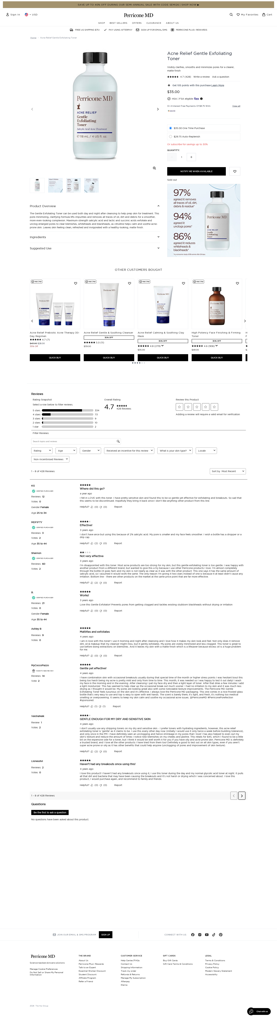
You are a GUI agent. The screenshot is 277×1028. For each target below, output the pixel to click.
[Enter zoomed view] (154, 168)
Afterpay (125, 981)
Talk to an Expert (87, 967)
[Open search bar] (231, 14)
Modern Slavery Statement (218, 971)
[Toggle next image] (158, 109)
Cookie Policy (212, 967)
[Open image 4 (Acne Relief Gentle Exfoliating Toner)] (91, 185)
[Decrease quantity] (172, 157)
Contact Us (126, 964)
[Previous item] (32, 321)
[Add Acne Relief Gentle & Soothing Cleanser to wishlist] (129, 283)
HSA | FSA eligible (182, 98)
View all (236, 106)
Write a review (201, 76)
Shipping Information (131, 967)
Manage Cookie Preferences (44, 969)
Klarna (124, 985)
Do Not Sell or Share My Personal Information (46, 973)
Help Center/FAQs (130, 960)
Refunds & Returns (130, 974)
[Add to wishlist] (234, 171)
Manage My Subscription (133, 978)
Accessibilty (211, 974)
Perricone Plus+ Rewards (91, 964)
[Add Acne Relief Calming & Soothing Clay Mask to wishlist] (183, 283)
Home (33, 38)
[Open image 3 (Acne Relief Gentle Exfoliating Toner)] (73, 185)
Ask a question (220, 76)
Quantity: (173, 150)
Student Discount (88, 974)
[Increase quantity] (191, 157)
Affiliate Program (87, 978)
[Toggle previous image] (32, 109)
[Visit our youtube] (206, 934)
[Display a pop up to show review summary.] (162, 346)
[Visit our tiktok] (213, 934)
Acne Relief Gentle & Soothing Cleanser (108, 332)
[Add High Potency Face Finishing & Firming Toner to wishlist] (237, 283)
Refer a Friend (86, 981)
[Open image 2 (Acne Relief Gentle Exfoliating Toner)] (55, 185)
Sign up (105, 935)
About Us (83, 960)
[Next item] (245, 321)
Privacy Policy (212, 964)
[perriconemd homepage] (138, 15)
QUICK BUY (55, 357)
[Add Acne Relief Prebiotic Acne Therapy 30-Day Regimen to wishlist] (75, 283)
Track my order (128, 971)
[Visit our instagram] (199, 934)
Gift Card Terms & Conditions (178, 964)
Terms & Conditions (215, 960)
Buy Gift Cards (170, 960)
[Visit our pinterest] (220, 934)
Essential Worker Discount (92, 971)
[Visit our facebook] (192, 934)
